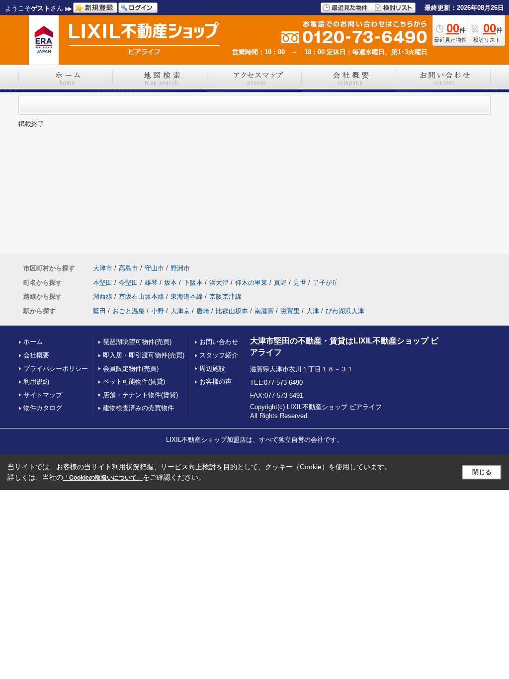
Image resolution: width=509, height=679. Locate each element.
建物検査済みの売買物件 (138, 408)
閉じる (482, 472)
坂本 (170, 282)
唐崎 (202, 311)
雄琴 (151, 282)
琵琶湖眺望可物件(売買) (137, 341)
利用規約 (36, 381)
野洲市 (180, 268)
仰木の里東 (251, 282)
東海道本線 (186, 296)
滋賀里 (290, 311)
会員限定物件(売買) (131, 368)
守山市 (154, 268)
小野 (157, 311)
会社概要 (36, 355)
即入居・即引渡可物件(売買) (143, 355)
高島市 (128, 268)
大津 (312, 311)
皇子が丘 (326, 282)
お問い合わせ (218, 341)
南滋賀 (264, 311)
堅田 (99, 311)
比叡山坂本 (232, 311)
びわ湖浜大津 (345, 311)
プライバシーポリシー (55, 368)
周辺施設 (212, 368)
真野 (280, 282)
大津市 (102, 268)
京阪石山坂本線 (141, 296)
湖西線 (102, 296)
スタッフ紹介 (218, 355)
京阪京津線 (225, 296)
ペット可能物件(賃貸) (134, 381)
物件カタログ (42, 408)
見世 (299, 282)
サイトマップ (42, 395)
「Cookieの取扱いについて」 (103, 477)
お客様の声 (215, 381)
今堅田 (128, 282)
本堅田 (102, 282)
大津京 (180, 311)
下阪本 (193, 282)
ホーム (33, 341)
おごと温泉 (128, 311)
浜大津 (219, 282)
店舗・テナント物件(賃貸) (140, 395)
